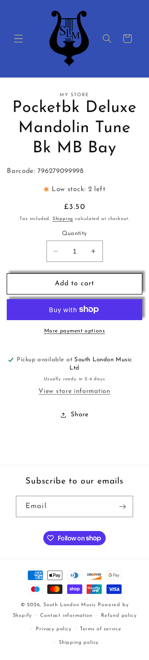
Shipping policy (79, 642)
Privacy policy (53, 629)
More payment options (74, 331)
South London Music (69, 605)
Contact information (66, 615)
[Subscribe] (122, 506)
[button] (18, 38)
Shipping (62, 218)
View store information (74, 391)
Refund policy (118, 615)
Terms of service (101, 629)
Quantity (74, 234)
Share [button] (79, 415)
